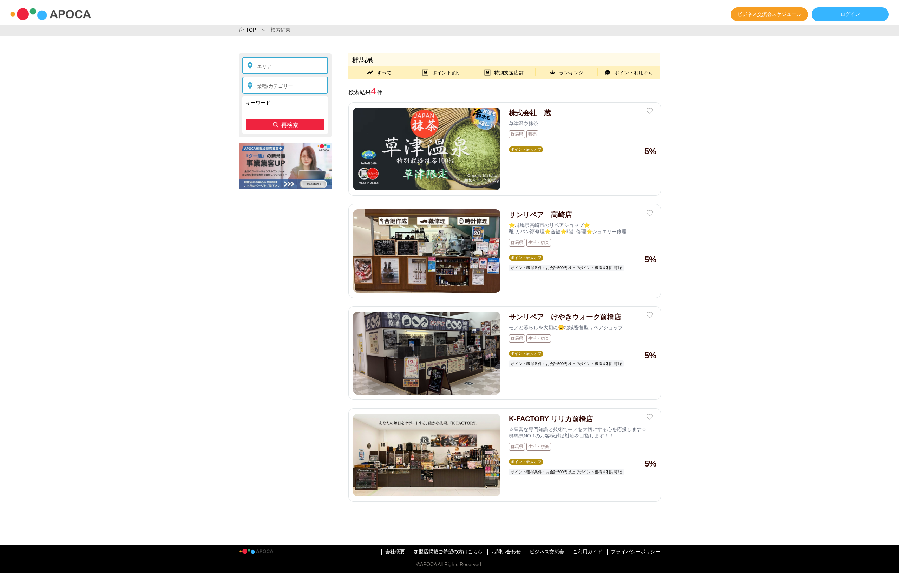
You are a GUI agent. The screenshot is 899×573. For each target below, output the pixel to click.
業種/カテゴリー (275, 86)
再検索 (289, 125)
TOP (251, 30)
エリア (264, 66)
